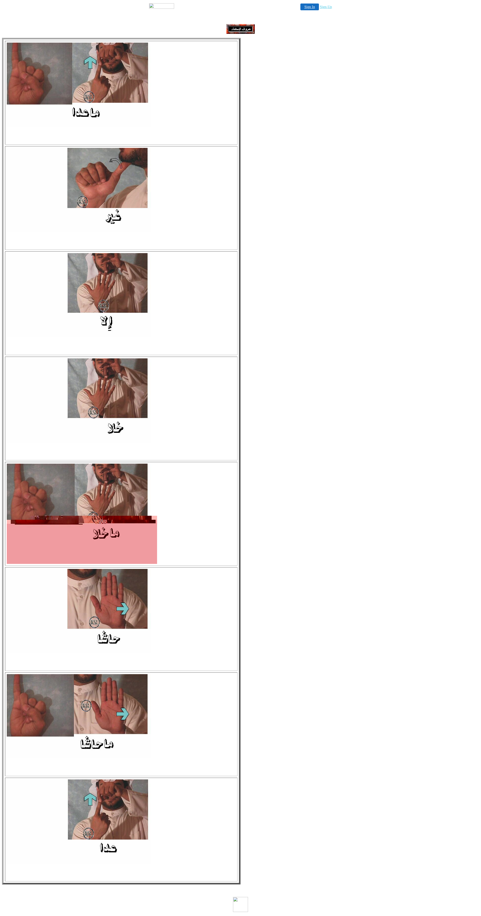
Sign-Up (326, 7)
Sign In (309, 7)
